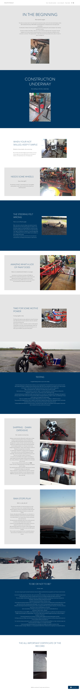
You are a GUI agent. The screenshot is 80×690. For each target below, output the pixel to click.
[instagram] (73, 2)
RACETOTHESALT (9, 3)
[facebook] (71, 2)
